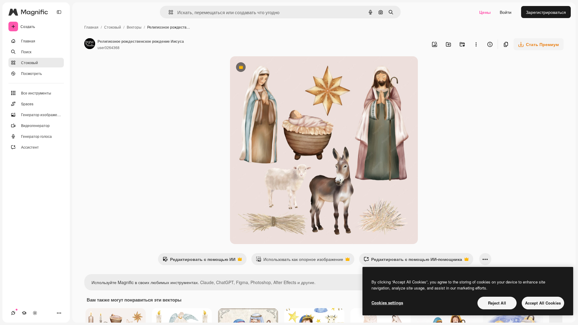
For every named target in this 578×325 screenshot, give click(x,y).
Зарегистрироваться (546, 12)
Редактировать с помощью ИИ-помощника (413, 260)
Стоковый (112, 26)
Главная (91, 26)
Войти (505, 12)
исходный (270, 68)
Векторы (134, 26)
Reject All (497, 303)
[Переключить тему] (35, 313)
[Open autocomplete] (168, 12)
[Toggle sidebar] (59, 12)
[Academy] (24, 313)
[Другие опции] (476, 44)
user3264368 (109, 47)
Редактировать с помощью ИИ (199, 260)
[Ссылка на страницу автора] (89, 44)
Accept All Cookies (543, 303)
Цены (485, 12)
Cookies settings (387, 302)
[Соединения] (13, 313)
